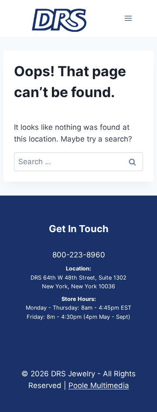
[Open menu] (128, 18)
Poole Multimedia (98, 385)
